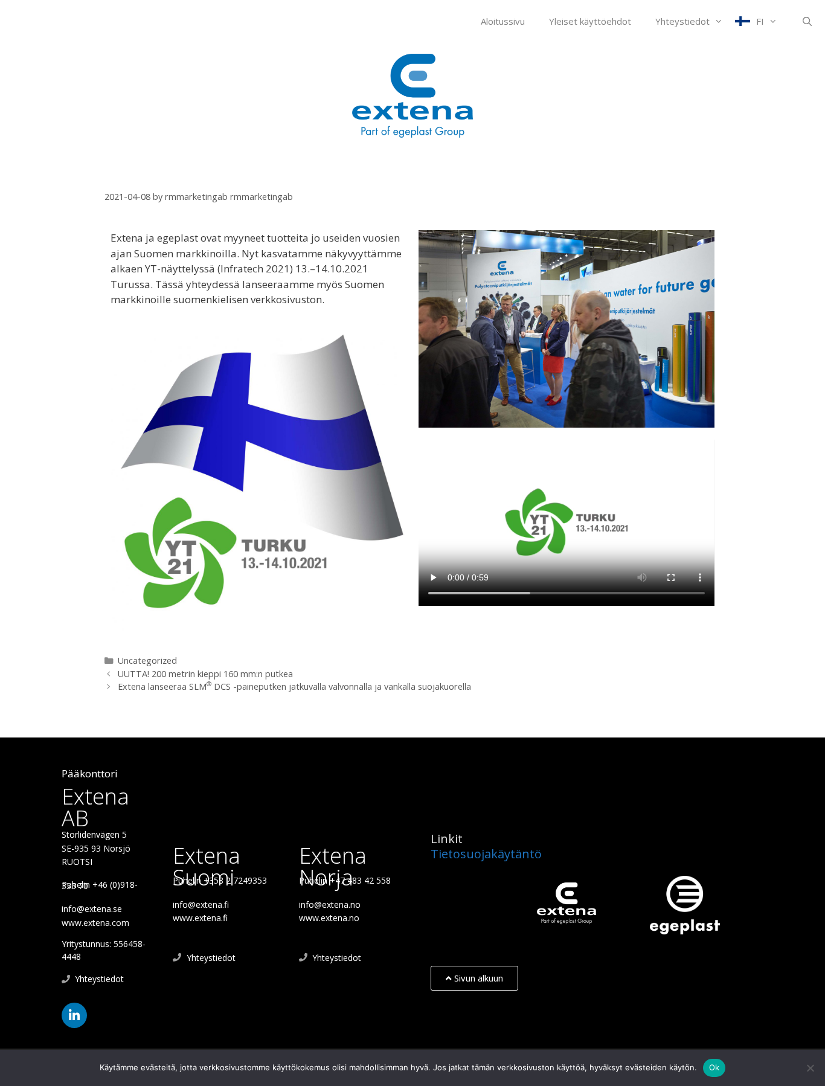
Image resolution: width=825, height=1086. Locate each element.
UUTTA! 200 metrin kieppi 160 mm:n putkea (205, 674)
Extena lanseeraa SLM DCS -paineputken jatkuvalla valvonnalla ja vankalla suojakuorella (294, 686)
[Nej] (810, 1068)
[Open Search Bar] (807, 21)
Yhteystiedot (682, 21)
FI (760, 21)
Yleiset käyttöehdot (590, 21)
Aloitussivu (503, 21)
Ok (714, 1067)
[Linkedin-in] (74, 1015)
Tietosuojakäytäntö (486, 854)
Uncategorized (147, 660)
